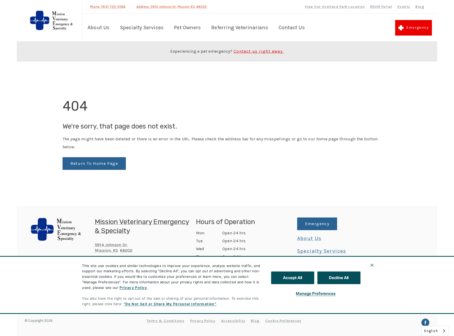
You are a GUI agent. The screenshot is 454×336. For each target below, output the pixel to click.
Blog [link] (419, 7)
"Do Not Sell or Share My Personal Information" (170, 304)
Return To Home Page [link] (94, 163)
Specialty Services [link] (321, 251)
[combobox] (435, 331)
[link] (51, 20)
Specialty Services (142, 27)
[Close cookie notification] (372, 265)
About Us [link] (309, 238)
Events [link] (404, 7)
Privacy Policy (133, 287)
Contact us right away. (259, 51)
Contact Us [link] (291, 27)
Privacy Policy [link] (202, 321)
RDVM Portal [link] (381, 7)
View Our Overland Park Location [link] (335, 7)
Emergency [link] (417, 27)
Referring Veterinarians (239, 27)
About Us (98, 27)
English (431, 331)
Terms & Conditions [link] (165, 321)
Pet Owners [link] (187, 27)
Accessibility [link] (233, 321)
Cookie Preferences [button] (283, 321)
